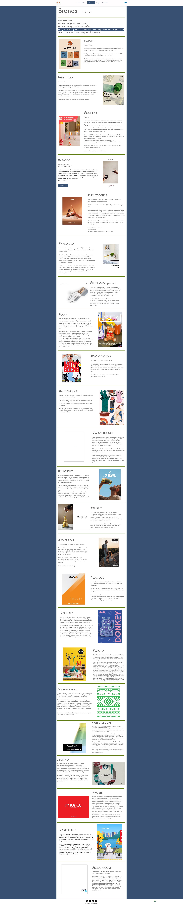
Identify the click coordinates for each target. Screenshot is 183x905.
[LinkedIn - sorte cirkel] (87, 901)
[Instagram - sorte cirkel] (93, 901)
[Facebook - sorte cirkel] (90, 901)
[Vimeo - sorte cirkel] (96, 901)
